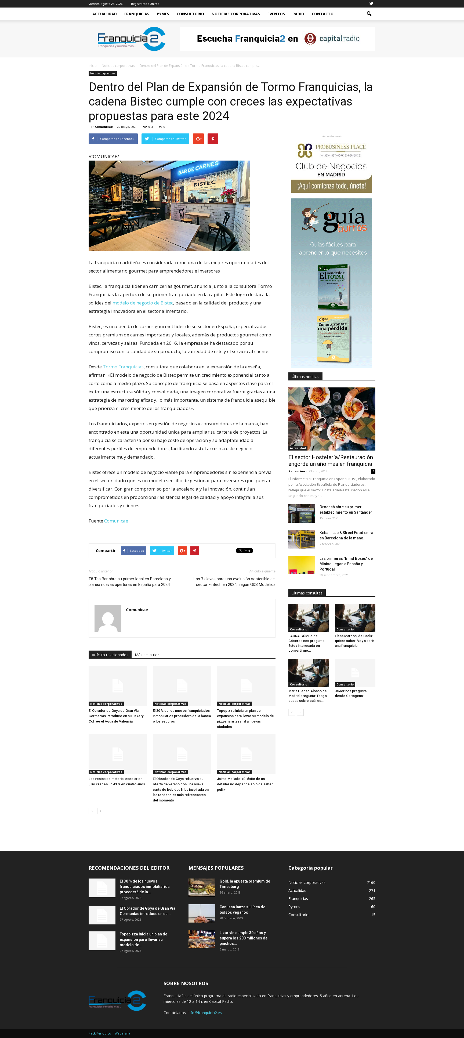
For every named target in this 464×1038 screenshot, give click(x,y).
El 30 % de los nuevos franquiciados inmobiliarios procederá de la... (145, 886)
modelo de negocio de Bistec (143, 303)
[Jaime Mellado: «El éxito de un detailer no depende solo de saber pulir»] (246, 754)
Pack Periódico (100, 1033)
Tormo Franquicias (123, 367)
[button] (369, 14)
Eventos (276, 13)
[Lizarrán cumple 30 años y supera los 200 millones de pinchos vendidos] (202, 939)
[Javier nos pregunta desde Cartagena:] (355, 673)
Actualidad (104, 13)
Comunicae (104, 127)
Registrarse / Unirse (145, 4)
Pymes (163, 13)
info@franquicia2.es (205, 1012)
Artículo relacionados (110, 654)
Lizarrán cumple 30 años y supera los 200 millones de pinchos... (243, 938)
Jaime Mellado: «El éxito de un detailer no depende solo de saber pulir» (245, 784)
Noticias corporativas (102, 73)
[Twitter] (371, 4)
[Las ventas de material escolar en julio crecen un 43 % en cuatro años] (118, 754)
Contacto (323, 13)
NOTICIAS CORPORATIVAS (236, 13)
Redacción (296, 471)
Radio (298, 13)
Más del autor (147, 654)
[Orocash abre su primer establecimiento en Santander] (301, 513)
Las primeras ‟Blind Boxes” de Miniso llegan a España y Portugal (346, 563)
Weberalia (122, 1033)
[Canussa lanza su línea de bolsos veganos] (202, 913)
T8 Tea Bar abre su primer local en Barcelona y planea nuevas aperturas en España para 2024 (130, 581)
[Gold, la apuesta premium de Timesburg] (202, 888)
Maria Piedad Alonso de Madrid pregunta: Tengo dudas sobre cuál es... (307, 696)
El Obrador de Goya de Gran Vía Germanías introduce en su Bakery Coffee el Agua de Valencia (116, 716)
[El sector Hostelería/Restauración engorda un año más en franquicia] (331, 419)
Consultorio (190, 13)
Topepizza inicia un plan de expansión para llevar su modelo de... (143, 939)
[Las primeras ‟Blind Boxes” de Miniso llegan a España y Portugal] (301, 565)
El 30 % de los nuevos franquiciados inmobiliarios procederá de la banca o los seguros (182, 716)
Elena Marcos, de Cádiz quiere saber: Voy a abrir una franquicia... (354, 641)
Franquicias (136, 13)
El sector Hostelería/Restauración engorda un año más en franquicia (330, 460)
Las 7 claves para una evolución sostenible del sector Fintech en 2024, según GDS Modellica (235, 581)
